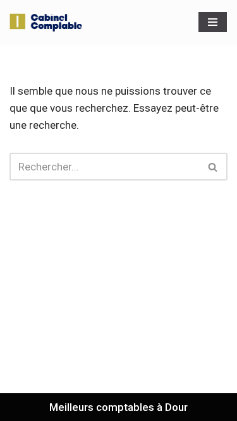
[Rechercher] (213, 167)
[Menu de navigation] (213, 22)
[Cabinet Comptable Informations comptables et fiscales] (47, 22)
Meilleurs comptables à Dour (118, 407)
